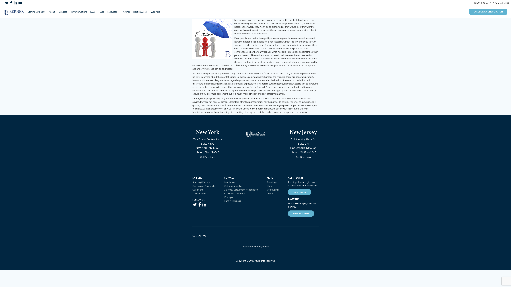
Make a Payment (301, 213)
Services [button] (63, 11)
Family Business (232, 200)
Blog (102, 11)
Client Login (299, 192)
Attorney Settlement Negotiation (241, 189)
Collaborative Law (233, 186)
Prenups (228, 197)
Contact (271, 193)
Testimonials (199, 193)
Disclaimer (247, 246)
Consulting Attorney (234, 193)
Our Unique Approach (203, 186)
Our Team (197, 189)
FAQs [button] (92, 11)
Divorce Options (79, 11)
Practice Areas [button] (140, 11)
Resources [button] (112, 11)
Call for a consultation (488, 11)
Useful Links (273, 189)
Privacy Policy (261, 246)
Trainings (125, 11)
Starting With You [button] (36, 11)
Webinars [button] (155, 11)
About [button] (52, 11)
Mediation (229, 182)
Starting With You (201, 182)
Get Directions (207, 157)
